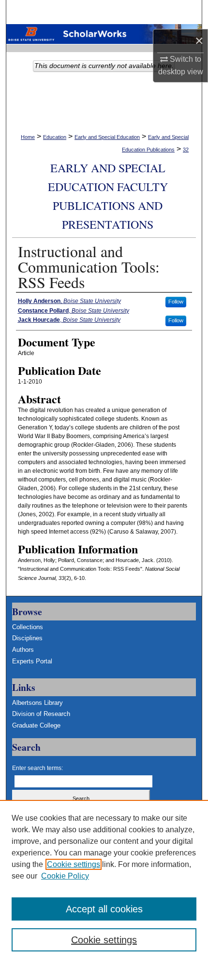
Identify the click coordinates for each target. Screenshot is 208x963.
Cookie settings (73, 864)
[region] (104, 881)
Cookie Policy (65, 876)
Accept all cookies (104, 909)
